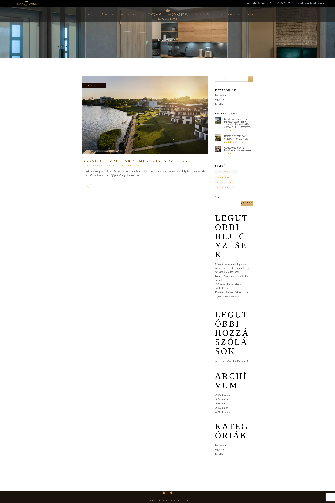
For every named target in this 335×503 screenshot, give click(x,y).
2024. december (223, 394)
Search (218, 197)
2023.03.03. (234, 154)
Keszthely (137, 165)
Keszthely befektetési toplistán (231, 292)
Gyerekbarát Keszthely (227, 296)
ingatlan (223, 177)
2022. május (221, 407)
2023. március (222, 403)
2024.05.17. (94, 85)
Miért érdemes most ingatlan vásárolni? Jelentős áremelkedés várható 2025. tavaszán (238, 123)
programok (225, 187)
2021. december (223, 412)
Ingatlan (115, 165)
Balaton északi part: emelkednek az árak (135, 161)
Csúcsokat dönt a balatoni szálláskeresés (237, 149)
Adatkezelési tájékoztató (167, 500)
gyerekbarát (226, 172)
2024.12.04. (234, 130)
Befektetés (92, 165)
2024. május (221, 399)
